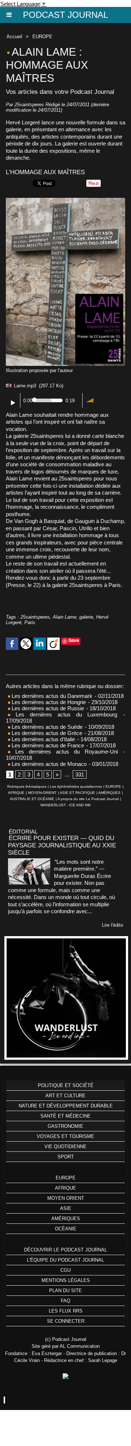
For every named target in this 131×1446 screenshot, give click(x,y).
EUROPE (42, 36)
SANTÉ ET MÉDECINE (65, 1116)
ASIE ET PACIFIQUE (77, 793)
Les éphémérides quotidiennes (76, 786)
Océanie (65, 1228)
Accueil (14, 36)
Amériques (65, 1218)
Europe (66, 1178)
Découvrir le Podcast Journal (65, 1250)
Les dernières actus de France (47, 745)
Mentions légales (65, 1280)
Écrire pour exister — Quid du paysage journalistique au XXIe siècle (62, 845)
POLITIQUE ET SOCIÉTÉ (66, 1085)
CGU (65, 1270)
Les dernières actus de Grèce (46, 733)
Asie (65, 1208)
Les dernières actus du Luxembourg (63, 714)
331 (79, 774)
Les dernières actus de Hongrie (48, 702)
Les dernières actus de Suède (46, 727)
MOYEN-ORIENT (42, 793)
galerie (86, 617)
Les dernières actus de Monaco (48, 764)
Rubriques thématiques (26, 786)
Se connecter (65, 1321)
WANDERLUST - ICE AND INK (65, 805)
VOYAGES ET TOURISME (65, 1136)
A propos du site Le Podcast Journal (88, 799)
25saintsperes (35, 617)
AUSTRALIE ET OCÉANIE (32, 799)
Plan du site (65, 1290)
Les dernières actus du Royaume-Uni (64, 751)
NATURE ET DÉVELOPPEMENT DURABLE (66, 1106)
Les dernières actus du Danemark (51, 696)
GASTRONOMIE (65, 1126)
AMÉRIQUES (109, 793)
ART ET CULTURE (65, 1095)
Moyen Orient (65, 1198)
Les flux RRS (66, 1311)
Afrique (65, 1188)
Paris (29, 622)
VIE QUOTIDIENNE (65, 1146)
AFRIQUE (16, 793)
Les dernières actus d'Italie (42, 739)
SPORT (65, 1156)
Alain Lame (64, 617)
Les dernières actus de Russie (47, 708)
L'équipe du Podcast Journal (65, 1260)
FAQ (65, 1300)
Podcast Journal (65, 15)
